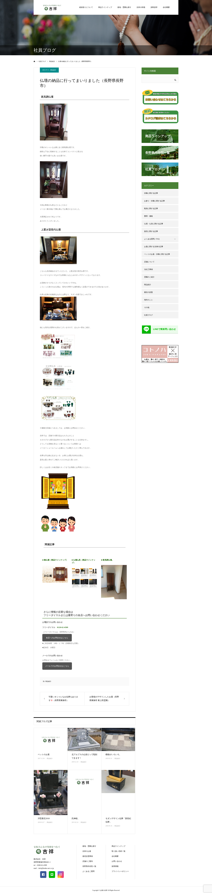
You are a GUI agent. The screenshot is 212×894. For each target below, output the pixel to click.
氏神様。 (76, 818)
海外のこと (148, 300)
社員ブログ (148, 315)
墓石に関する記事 (151, 231)
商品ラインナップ (105, 7)
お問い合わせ (117, 861)
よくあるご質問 (88, 871)
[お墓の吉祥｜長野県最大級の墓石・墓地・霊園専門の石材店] (52, 7)
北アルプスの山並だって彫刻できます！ (84, 756)
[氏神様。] (84, 792)
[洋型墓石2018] (50, 792)
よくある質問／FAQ (151, 239)
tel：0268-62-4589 (40, 865)
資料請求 (154, 7)
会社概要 (166, 7)
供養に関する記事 (151, 193)
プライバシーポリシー (120, 871)
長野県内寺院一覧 (89, 866)
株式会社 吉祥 (40, 859)
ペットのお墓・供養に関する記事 (157, 254)
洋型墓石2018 (44, 818)
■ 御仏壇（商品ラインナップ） (55, 560)
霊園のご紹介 (149, 277)
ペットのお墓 (44, 754)
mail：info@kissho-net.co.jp (44, 868)
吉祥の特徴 (141, 7)
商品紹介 (53, 70)
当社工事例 (148, 269)
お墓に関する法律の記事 (153, 247)
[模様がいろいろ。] (118, 739)
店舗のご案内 (87, 861)
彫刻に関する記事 (151, 208)
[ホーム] (34, 61)
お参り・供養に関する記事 (154, 201)
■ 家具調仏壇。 (107, 560)
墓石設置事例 (87, 856)
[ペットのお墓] (50, 739)
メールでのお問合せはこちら (57, 666)
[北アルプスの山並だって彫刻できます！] (84, 739)
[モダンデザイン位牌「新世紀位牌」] (118, 792)
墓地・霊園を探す (124, 7)
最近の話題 (148, 292)
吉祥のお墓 (86, 851)
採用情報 (115, 866)
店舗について (149, 262)
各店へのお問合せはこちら (57, 638)
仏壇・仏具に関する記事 (153, 224)
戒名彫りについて (86, 7)
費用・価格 (148, 216)
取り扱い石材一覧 (118, 851)
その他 (146, 307)
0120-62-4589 (62, 627)
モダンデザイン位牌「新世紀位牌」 (118, 820)
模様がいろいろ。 (113, 754)
